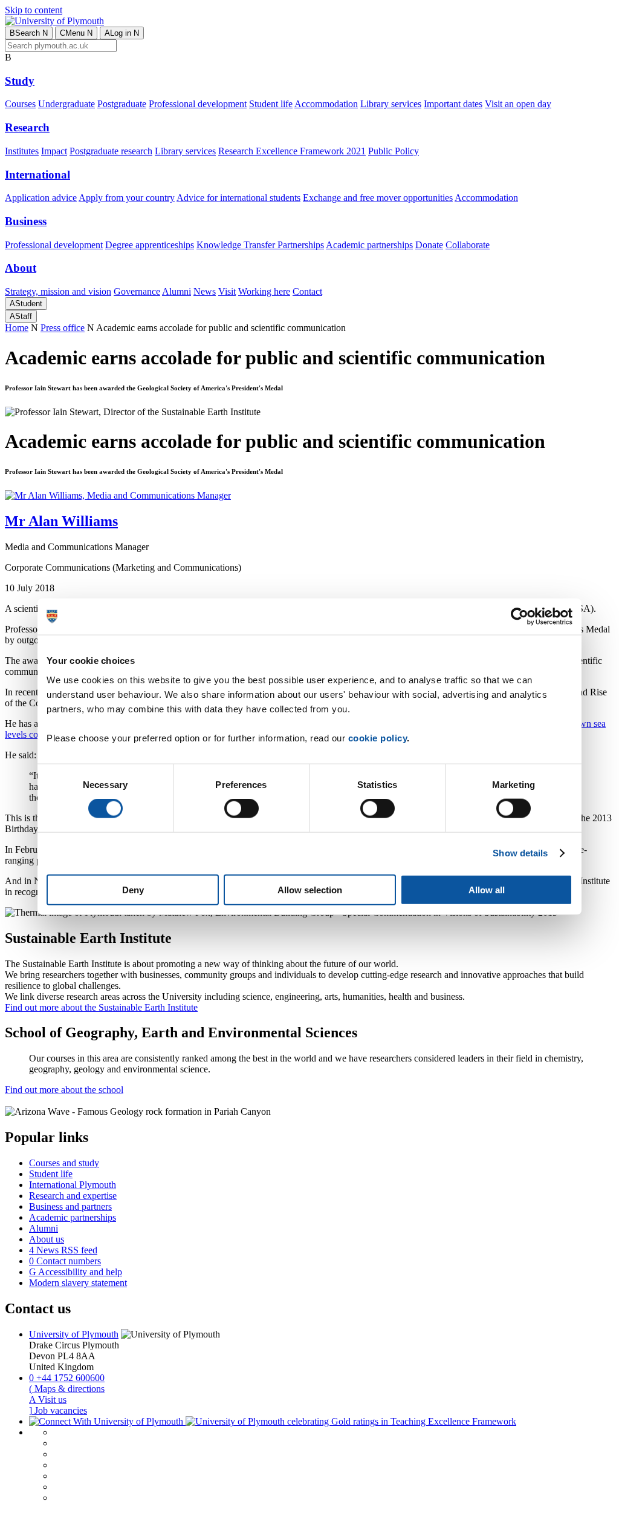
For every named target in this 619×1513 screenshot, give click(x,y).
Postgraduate (121, 104)
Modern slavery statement (78, 1283)
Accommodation (326, 104)
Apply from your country (127, 197)
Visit (227, 291)
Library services (390, 104)
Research (27, 127)
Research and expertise (73, 1195)
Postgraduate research (111, 151)
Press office (63, 328)
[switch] (241, 808)
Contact (307, 291)
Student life (271, 104)
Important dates (453, 104)
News (204, 291)
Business (26, 221)
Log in (122, 33)
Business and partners (70, 1206)
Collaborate (468, 245)
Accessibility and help (75, 1272)
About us (46, 1239)
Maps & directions (67, 1388)
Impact (54, 151)
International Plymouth (72, 1185)
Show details (520, 853)
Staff (21, 316)
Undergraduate (66, 104)
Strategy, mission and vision (58, 291)
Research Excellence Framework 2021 (292, 151)
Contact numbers (65, 1261)
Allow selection (309, 889)
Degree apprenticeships (149, 245)
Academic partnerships (369, 245)
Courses (20, 104)
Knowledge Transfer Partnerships (260, 245)
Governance (137, 291)
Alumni (176, 291)
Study (19, 80)
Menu (76, 33)
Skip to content (33, 10)
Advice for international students (238, 197)
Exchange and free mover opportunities (378, 197)
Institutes (22, 151)
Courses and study (64, 1163)
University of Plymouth (73, 1334)
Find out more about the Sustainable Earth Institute (101, 1007)
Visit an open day (518, 104)
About (20, 267)
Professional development (198, 104)
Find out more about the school (64, 1090)
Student (26, 303)
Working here (264, 291)
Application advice (41, 197)
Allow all (486, 889)
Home (16, 328)
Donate (429, 245)
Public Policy (393, 151)
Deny (133, 889)
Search (29, 33)
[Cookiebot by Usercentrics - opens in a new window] (519, 617)
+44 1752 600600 (67, 1378)
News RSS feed (63, 1250)
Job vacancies (58, 1410)
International (37, 174)
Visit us (47, 1399)
